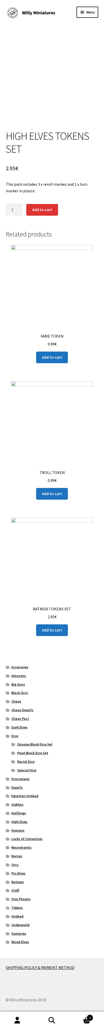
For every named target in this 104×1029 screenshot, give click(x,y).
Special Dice (26, 770)
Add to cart (42, 209)
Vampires (18, 933)
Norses (16, 856)
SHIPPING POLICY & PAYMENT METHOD (40, 967)
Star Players (21, 899)
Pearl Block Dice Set (32, 753)
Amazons (18, 675)
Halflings (18, 813)
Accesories (19, 667)
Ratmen (17, 882)
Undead (17, 916)
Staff (15, 890)
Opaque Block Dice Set (35, 744)
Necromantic (21, 847)
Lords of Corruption (26, 838)
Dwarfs (17, 787)
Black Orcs (19, 692)
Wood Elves (20, 942)
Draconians (20, 779)
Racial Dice (26, 761)
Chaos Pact (20, 718)
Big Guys (18, 684)
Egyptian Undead (24, 796)
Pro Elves (18, 873)
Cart (80, 1016)
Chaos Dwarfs (22, 710)
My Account (17, 1020)
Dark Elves (19, 727)
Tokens (17, 907)
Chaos (16, 701)
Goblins (17, 804)
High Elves (19, 821)
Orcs (15, 864)
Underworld (20, 925)
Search (52, 1020)
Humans (17, 830)
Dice (14, 736)
